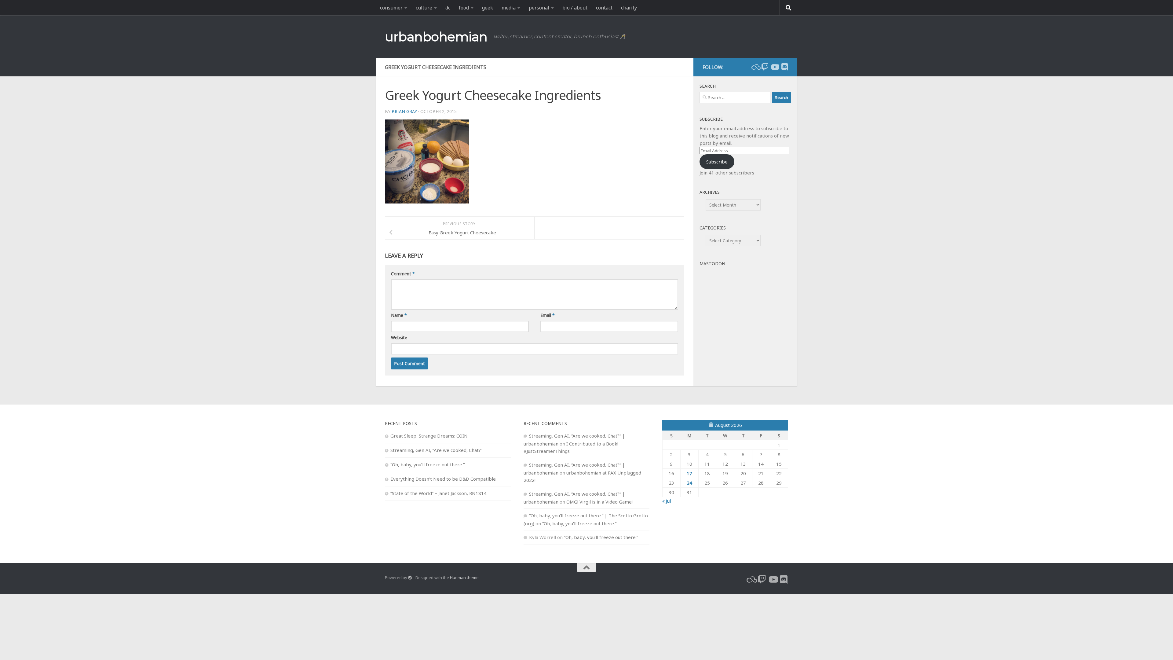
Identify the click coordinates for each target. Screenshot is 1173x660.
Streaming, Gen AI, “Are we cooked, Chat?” (436, 450)
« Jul (666, 501)
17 (689, 473)
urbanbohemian (436, 37)
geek (487, 7)
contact (604, 7)
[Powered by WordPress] (410, 578)
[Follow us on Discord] (784, 67)
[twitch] (765, 67)
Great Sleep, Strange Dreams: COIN (429, 436)
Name (399, 315)
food (464, 7)
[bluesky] (755, 67)
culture (424, 7)
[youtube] (774, 67)
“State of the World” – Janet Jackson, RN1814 (438, 493)
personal (539, 7)
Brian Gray (404, 111)
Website (399, 337)
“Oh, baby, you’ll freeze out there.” (427, 464)
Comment (403, 274)
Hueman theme (464, 577)
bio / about (574, 7)
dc (447, 7)
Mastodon (712, 263)
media (509, 7)
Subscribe (717, 162)
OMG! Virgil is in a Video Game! (599, 502)
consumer (391, 7)
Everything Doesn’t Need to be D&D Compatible (443, 479)
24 (689, 483)
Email (547, 315)
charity (629, 7)
